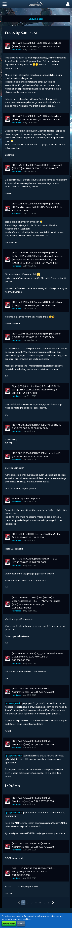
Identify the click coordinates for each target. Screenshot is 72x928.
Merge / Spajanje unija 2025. (26, 498)
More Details (9, 924)
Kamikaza (16, 49)
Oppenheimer (15, 755)
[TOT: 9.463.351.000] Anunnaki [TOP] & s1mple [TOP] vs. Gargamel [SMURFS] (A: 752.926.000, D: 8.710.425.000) (37, 207)
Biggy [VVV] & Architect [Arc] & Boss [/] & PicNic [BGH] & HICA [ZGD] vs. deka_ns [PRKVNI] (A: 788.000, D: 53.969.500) (36, 389)
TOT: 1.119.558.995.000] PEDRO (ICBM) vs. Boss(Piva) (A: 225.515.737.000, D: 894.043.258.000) (33, 871)
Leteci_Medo (14, 703)
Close (21, 924)
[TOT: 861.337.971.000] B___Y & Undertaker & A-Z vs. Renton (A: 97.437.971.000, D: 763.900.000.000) (37, 656)
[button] (4, 4)
